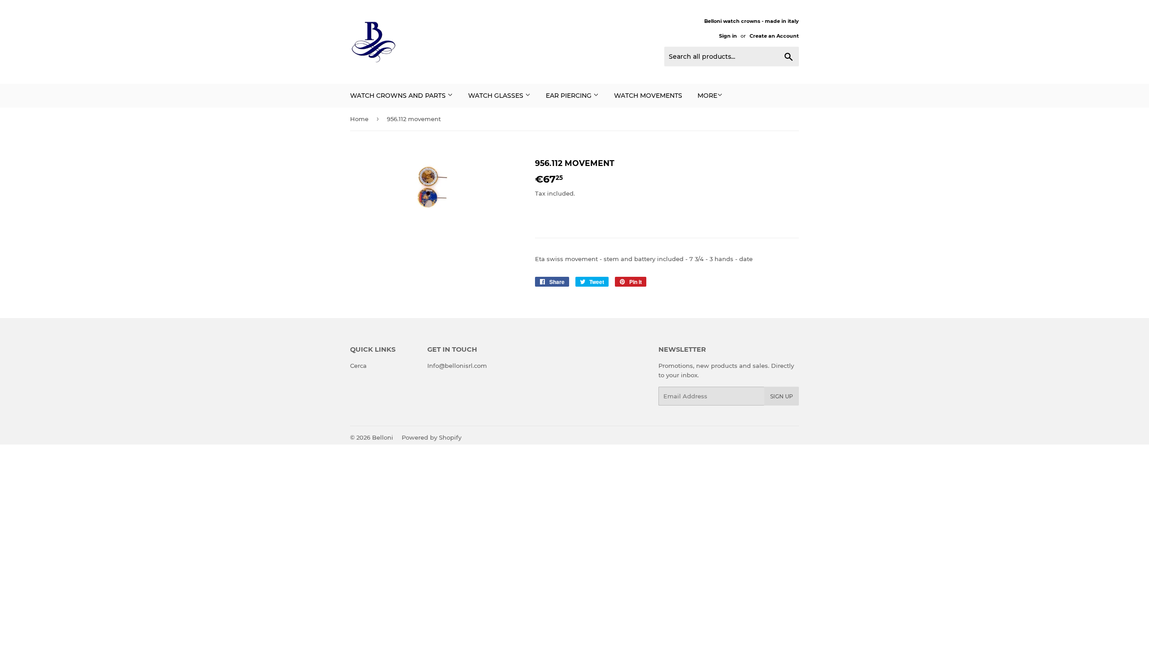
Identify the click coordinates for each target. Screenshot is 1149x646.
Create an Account (774, 36)
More (707, 96)
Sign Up (781, 396)
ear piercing (569, 96)
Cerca (358, 365)
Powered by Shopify (431, 437)
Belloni (382, 437)
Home (359, 118)
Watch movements (648, 96)
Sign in (728, 36)
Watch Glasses (496, 96)
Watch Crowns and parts (398, 96)
